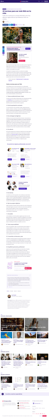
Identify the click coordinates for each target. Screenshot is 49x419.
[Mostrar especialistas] (3, 394)
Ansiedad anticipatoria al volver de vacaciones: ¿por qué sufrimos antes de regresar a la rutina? (18, 363)
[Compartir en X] (3, 49)
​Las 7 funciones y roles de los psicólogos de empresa (42, 386)
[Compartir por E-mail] (3, 53)
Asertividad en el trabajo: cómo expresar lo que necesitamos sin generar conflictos (6, 363)
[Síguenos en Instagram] (39, 413)
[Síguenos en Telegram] (42, 413)
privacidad (27, 415)
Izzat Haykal (7, 21)
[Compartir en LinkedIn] (3, 51)
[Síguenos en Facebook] (33, 413)
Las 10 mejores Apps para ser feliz (36, 327)
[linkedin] (12, 25)
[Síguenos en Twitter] (35, 413)
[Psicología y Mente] (24, 1)
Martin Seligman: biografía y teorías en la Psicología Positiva (18, 341)
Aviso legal (24, 415)
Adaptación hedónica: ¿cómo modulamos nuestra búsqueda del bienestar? (6, 341)
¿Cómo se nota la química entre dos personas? (12, 326)
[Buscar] (39, 1)
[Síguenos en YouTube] (41, 413)
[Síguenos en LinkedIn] (37, 413)
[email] (14, 25)
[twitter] (9, 25)
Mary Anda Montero (28, 164)
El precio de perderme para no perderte (31, 362)
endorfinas (10, 100)
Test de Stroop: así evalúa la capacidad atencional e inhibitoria (18, 386)
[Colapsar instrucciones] (29, 275)
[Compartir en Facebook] (3, 47)
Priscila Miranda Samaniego (17, 148)
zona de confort (15, 134)
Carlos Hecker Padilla (15, 164)
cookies (31, 415)
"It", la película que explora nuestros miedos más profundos (6, 386)
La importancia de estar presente (42, 362)
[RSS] (44, 413)
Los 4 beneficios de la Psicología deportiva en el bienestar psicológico (30, 341)
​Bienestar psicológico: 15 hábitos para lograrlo (42, 341)
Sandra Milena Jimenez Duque (30, 148)
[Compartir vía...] (3, 55)
